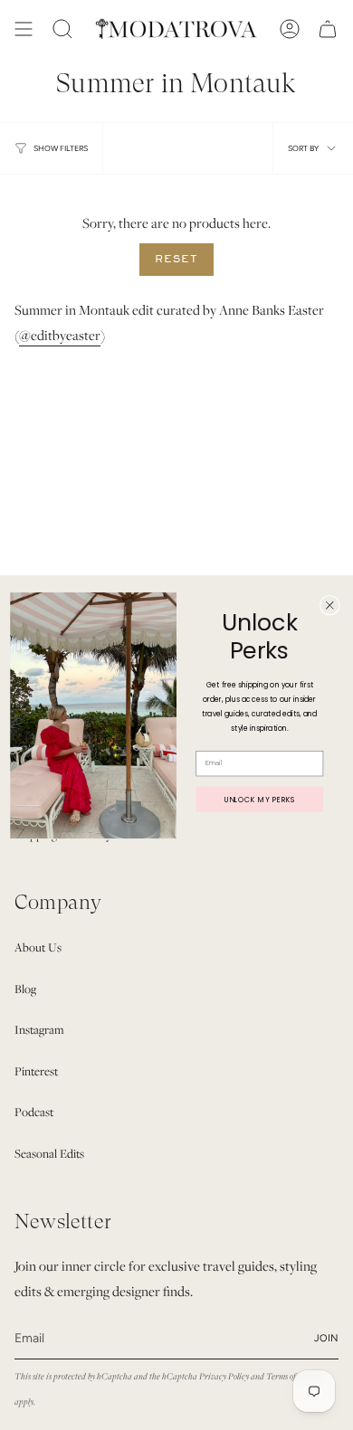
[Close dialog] (329, 605)
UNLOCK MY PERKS (259, 798)
